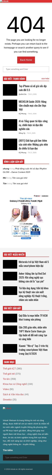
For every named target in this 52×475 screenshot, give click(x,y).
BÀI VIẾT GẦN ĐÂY (12, 308)
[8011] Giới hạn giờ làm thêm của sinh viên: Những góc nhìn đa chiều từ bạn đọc (33, 144)
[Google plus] (12, 414)
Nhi (4, 178)
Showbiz (7, 399)
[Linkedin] (26, 414)
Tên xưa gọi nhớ (19, 178)
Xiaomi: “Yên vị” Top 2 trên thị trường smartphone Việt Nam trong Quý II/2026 (33, 349)
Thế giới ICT (9, 368)
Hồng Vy (22, 133)
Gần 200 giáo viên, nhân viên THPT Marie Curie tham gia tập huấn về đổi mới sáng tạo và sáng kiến (33, 333)
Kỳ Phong (22, 114)
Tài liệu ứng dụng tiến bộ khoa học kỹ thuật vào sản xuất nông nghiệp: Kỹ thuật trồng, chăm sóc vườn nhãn (33, 294)
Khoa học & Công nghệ (15, 384)
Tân (5, 183)
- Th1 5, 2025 (31, 152)
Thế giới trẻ (9, 374)
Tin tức (6, 379)
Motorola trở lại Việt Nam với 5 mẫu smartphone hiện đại (34, 264)
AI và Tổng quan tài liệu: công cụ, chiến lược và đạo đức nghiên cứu (33, 125)
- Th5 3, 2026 (32, 94)
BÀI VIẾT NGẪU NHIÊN (14, 254)
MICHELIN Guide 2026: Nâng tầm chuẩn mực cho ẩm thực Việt (33, 105)
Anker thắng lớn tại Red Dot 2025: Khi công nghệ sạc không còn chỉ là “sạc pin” (32, 277)
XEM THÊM (45, 78)
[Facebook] (7, 414)
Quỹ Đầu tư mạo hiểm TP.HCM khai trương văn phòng (33, 317)
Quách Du (22, 94)
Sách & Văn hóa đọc (13, 394)
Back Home (26, 60)
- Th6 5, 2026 (31, 114)
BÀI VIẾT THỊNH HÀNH (14, 78)
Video (6, 389)
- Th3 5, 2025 (30, 133)
